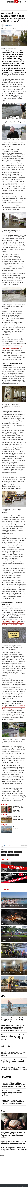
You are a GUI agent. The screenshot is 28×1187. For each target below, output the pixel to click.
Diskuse (7, 846)
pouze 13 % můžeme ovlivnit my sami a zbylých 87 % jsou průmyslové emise (13, 707)
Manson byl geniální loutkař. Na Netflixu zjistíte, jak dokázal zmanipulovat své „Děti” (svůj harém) (13, 1037)
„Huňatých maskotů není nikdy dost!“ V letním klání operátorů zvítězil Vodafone (12, 1061)
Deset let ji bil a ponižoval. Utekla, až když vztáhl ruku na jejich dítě (13, 1142)
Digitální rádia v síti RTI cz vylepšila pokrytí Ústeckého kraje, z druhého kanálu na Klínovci (12, 1093)
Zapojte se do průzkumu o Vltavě (19, 827)
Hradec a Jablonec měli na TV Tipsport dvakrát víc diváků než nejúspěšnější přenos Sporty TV (13, 1084)
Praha (10, 852)
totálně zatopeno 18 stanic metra (12, 347)
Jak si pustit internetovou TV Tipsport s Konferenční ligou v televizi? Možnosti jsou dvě (13, 1101)
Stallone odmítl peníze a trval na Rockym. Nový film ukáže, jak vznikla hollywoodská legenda (13, 1019)
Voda (3, 855)
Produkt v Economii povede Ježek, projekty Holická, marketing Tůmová (13, 1053)
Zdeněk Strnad (8, 25)
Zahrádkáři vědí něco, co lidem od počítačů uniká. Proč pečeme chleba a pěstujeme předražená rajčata (13, 1134)
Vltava (17, 855)
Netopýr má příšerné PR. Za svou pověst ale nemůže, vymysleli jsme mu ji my (14, 1149)
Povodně (4, 852)
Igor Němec (10, 855)
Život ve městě (18, 852)
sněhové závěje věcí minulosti (11, 621)
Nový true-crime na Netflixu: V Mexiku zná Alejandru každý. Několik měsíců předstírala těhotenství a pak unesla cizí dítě (13, 1028)
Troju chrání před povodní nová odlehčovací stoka (18, 818)
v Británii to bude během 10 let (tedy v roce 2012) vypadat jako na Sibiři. (13, 624)
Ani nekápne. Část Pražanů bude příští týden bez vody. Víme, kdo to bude (19, 808)
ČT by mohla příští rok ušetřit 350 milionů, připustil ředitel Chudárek (14, 1068)
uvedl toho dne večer (8, 192)
